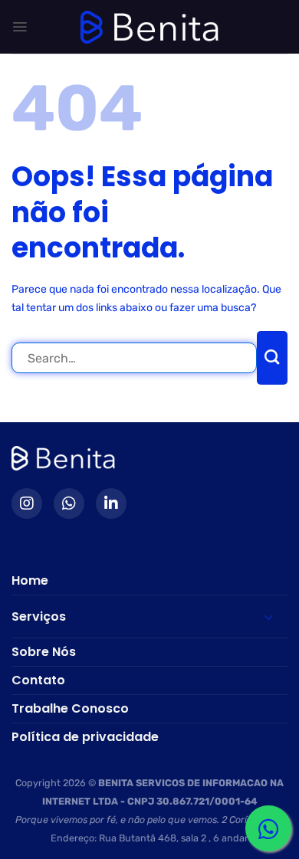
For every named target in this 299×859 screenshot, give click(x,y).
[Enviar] (272, 358)
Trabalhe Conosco (70, 708)
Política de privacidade (85, 737)
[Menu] (20, 26)
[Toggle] (264, 616)
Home (30, 580)
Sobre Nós (44, 652)
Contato (38, 680)
